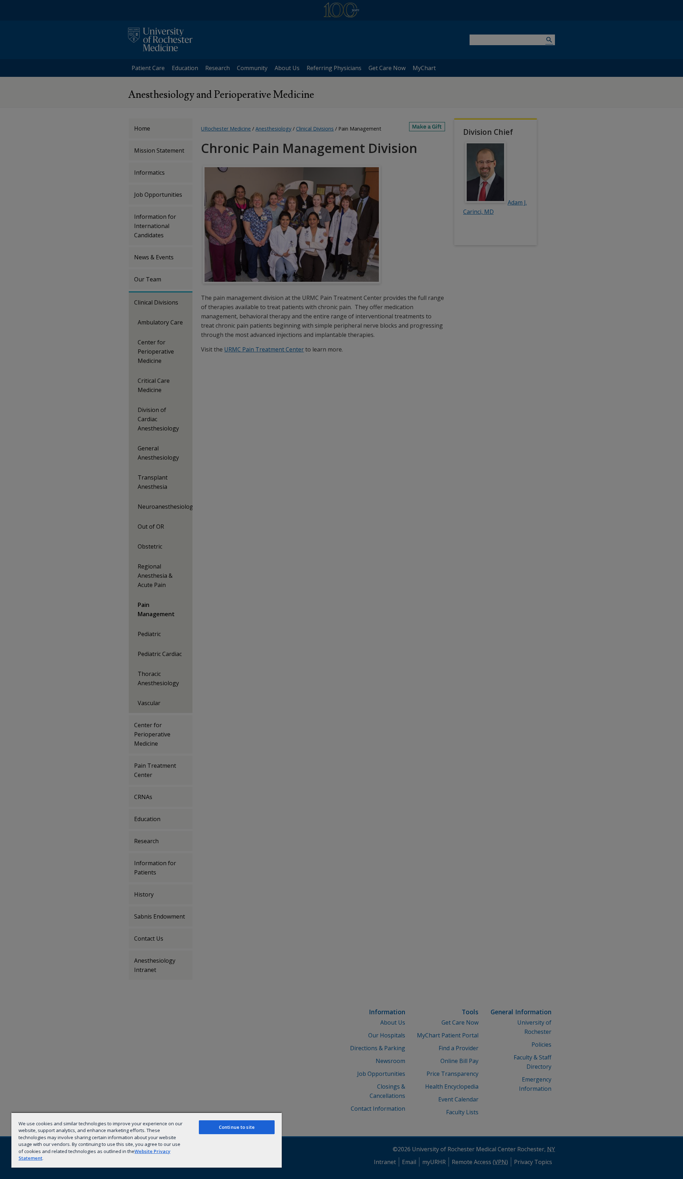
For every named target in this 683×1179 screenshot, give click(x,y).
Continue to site (237, 1127)
